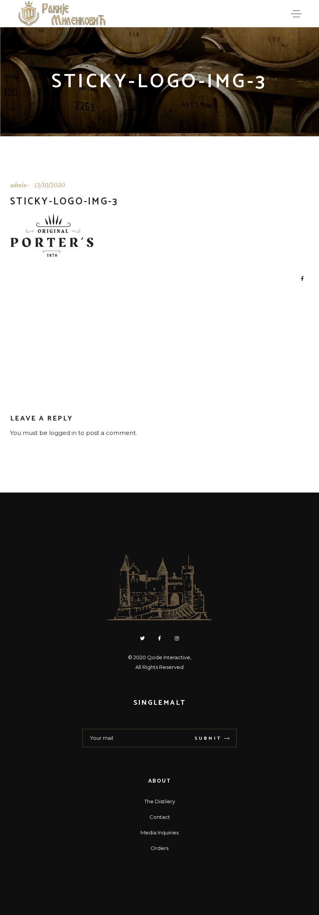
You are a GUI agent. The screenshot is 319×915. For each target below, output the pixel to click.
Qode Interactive (168, 657)
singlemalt (159, 703)
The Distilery (159, 801)
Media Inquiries (159, 832)
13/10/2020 (49, 185)
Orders (159, 848)
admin (18, 185)
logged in (63, 432)
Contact (159, 817)
